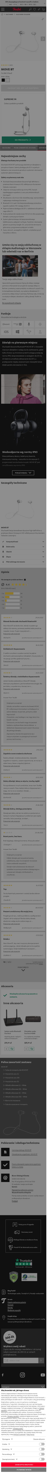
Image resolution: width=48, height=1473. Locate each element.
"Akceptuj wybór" (18, 1428)
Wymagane (6, 1439)
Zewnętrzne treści (8, 1459)
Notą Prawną (30, 1434)
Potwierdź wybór (24, 1470)
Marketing (5, 1449)
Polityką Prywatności (20, 1434)
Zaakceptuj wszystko (24, 1465)
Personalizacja (7, 1454)
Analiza (4, 1444)
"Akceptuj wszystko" (13, 1416)
